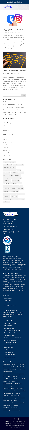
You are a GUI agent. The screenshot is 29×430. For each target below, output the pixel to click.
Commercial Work (9, 328)
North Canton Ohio (8, 395)
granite (12, 178)
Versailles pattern (16, 410)
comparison (17, 170)
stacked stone (20, 402)
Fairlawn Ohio (6, 376)
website (22, 199)
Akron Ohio (15, 364)
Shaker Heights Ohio (15, 400)
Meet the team (8, 298)
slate (13, 188)
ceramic (5, 162)
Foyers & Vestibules (9, 335)
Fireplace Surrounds (9, 333)
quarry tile (6, 400)
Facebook (17, 175)
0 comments (17, 32)
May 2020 (5, 145)
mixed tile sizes (19, 388)
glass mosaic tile (16, 376)
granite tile (22, 378)
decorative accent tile (8, 374)
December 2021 (7, 137)
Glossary (5, 178)
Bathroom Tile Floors (10, 323)
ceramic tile (13, 162)
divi (4, 175)
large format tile (14, 386)
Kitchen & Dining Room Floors (12, 338)
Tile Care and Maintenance (10, 102)
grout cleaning (7, 180)
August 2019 (6, 150)
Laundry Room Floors (10, 342)
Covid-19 (13, 172)
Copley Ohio (21, 369)
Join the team (7, 300)
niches (18, 393)
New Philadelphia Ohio (8, 393)
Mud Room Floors (9, 345)
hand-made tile (15, 381)
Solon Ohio (13, 402)
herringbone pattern (8, 383)
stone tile (16, 405)
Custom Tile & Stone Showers (12, 330)
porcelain (19, 186)
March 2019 (6, 153)
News (11, 32)
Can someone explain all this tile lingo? (13, 110)
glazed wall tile (13, 378)
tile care (22, 194)
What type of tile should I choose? (12, 104)
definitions (20, 172)
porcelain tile (6, 188)
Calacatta (6, 369)
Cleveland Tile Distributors (9, 167)
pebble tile (6, 398)
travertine (15, 199)
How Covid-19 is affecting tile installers (13, 107)
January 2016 (6, 155)
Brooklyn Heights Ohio (18, 366)
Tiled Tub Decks (8, 352)
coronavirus (6, 172)
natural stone (6, 186)
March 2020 (6, 147)
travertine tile (6, 410)
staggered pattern (7, 405)
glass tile (5, 378)
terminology (15, 194)
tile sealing (14, 196)
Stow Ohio (6, 407)
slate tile (5, 402)
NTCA (14, 186)
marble (19, 183)
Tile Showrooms (7, 199)
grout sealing (15, 180)
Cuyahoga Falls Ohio (8, 371)
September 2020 (7, 142)
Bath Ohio (22, 364)
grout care (18, 178)
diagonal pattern (20, 374)
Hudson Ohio (18, 383)
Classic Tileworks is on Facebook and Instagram (13, 29)
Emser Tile (10, 175)
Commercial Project (8, 170)
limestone (13, 183)
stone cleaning (14, 191)
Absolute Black (7, 364)
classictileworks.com (18, 164)
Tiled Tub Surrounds (9, 354)
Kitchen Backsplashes (10, 340)
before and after (7, 366)
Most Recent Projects (10, 321)
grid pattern (6, 381)
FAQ (4, 125)
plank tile (13, 398)
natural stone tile (21, 390)
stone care (6, 191)
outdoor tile (17, 395)
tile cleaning (6, 196)
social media (20, 188)
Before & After (8, 326)
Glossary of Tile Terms (10, 305)
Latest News (7, 303)
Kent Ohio (6, 386)
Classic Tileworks (7, 164)
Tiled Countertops (9, 350)
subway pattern (14, 407)
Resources (6, 130)
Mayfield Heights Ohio (8, 388)
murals (13, 390)
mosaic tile (6, 390)
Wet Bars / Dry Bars (9, 357)
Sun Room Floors (9, 347)
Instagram (6, 183)
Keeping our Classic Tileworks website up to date (14, 71)
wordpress (6, 201)
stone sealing (6, 194)
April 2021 (5, 139)
